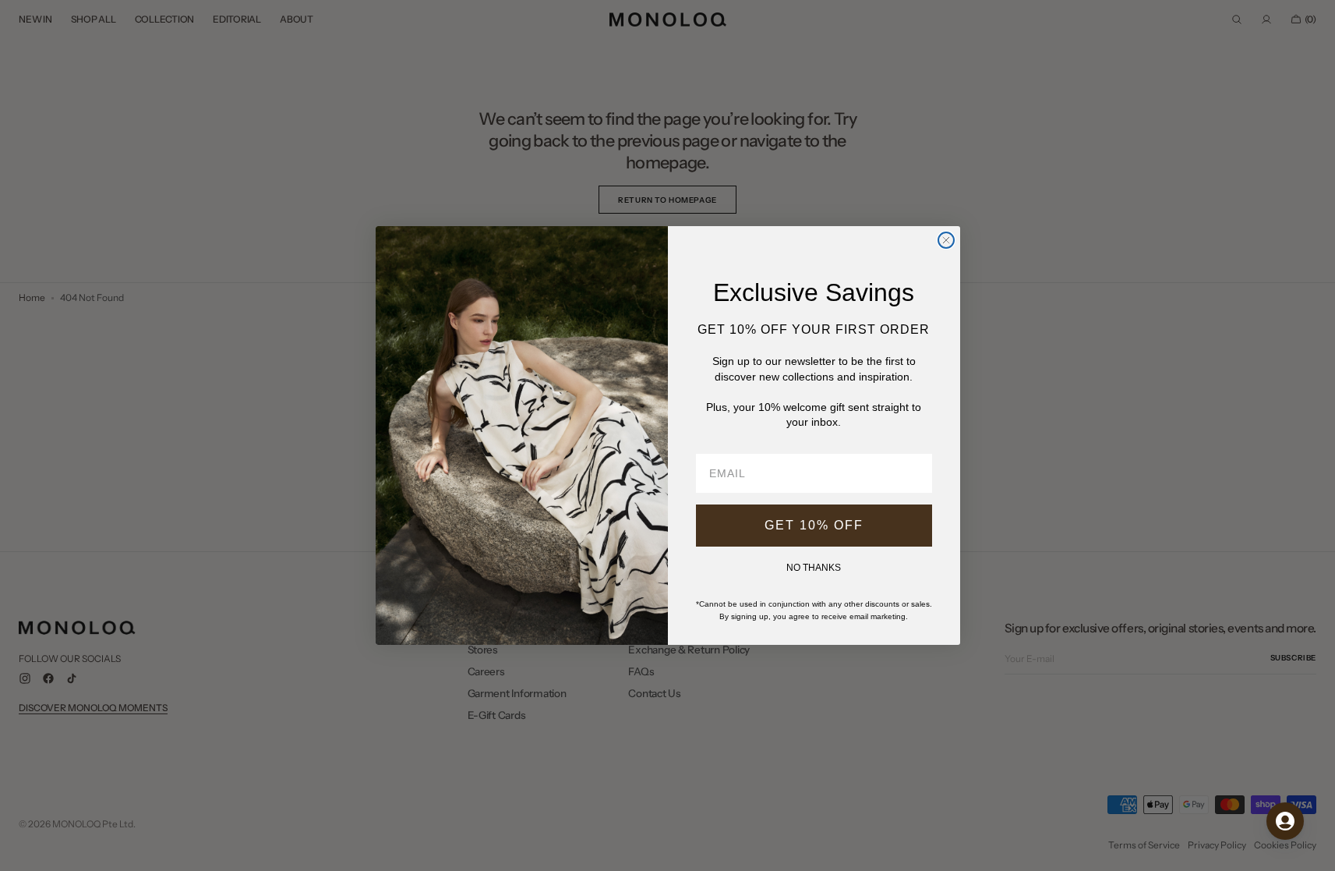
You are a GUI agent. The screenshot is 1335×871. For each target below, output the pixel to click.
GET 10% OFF (814, 525)
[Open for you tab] (1285, 821)
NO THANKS (813, 567)
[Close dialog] (946, 240)
